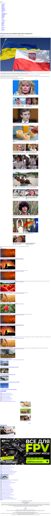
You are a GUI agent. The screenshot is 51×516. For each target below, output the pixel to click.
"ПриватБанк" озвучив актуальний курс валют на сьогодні (7, 472)
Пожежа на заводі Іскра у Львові (4, 257)
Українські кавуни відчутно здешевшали (5, 313)
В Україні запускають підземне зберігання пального (7, 489)
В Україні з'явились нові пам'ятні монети (5, 397)
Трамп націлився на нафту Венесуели (5, 468)
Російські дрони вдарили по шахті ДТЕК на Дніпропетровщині (8, 280)
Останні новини (3, 391)
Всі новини (3, 4)
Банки (2, 7)
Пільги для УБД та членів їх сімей (4, 485)
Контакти (3, 19)
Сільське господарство (5, 13)
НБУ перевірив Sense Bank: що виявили (5, 493)
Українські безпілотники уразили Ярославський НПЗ (7, 467)
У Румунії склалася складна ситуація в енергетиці (8, 389)
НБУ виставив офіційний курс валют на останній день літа (7, 401)
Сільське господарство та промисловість (5, 35)
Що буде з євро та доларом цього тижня (5, 486)
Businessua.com (25, 500)
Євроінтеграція (4, 14)
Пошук (3, 11)
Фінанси (3, 5)
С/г (2, 28)
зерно (1, 247)
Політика (3, 6)
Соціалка (3, 30)
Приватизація (3, 8)
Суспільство (3, 15)
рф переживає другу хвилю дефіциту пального (6, 398)
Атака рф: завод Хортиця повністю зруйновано (6, 358)
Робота (3, 27)
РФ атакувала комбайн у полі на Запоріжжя (5, 302)
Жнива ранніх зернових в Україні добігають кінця (6, 347)
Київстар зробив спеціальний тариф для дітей (7, 374)
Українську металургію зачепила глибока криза (6, 336)
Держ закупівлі (4, 10)
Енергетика (3, 9)
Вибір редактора (3, 425)
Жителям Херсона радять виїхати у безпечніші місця (7, 490)
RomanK (7, 271)
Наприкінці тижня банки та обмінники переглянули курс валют (8, 471)
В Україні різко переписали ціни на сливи (5, 481)
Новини (3, 29)
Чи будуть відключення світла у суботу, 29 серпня (6, 394)
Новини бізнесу (4, 20)
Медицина (3, 16)
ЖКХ (2, 17)
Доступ (3, 18)
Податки (3, 25)
